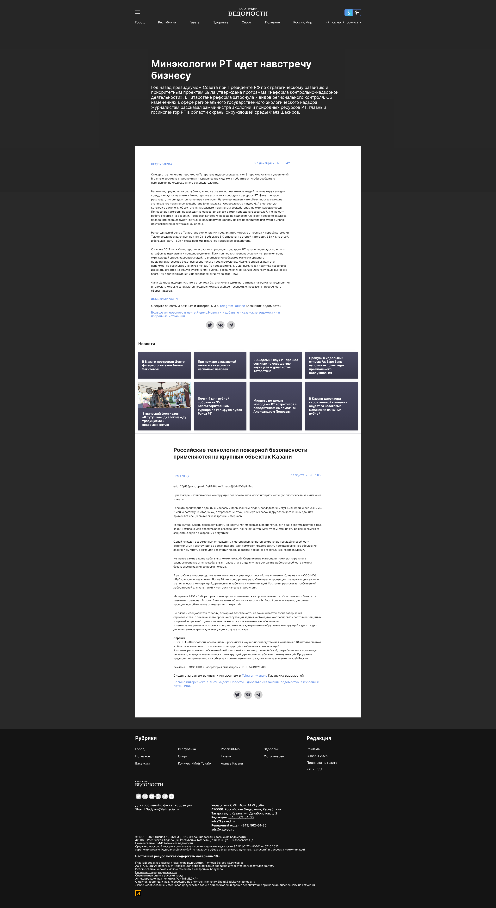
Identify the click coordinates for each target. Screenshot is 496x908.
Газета (194, 22)
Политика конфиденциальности (156, 872)
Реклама (313, 749)
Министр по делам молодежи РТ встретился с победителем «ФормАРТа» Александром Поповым (275, 406)
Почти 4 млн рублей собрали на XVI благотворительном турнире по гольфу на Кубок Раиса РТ (220, 406)
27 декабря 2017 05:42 (272, 163)
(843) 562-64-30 (241, 817)
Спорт (246, 22)
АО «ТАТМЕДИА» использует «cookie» (160, 865)
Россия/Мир (302, 22)
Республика (167, 22)
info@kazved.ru (223, 821)
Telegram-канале (232, 306)
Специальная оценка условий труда (159, 875)
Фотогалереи (274, 756)
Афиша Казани (232, 763)
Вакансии (142, 763)
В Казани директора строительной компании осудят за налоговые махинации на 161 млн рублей (328, 406)
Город (140, 22)
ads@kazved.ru (222, 829)
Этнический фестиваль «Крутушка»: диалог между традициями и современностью (164, 419)
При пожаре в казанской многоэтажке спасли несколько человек (217, 365)
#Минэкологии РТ (165, 299)
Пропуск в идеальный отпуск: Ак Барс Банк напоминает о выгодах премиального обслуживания (326, 365)
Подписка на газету (322, 763)
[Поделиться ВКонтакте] (220, 325)
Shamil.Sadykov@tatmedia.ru (157, 809)
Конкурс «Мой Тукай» (195, 763)
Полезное (272, 22)
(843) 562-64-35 (253, 825)
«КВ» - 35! (314, 769)
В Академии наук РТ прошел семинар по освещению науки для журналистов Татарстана (275, 365)
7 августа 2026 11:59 (306, 475)
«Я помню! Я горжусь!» (343, 22)
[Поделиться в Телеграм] (231, 325)
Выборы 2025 (317, 756)
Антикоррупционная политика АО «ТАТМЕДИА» (166, 878)
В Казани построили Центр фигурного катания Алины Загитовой (163, 365)
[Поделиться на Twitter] (210, 325)
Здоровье (220, 22)
